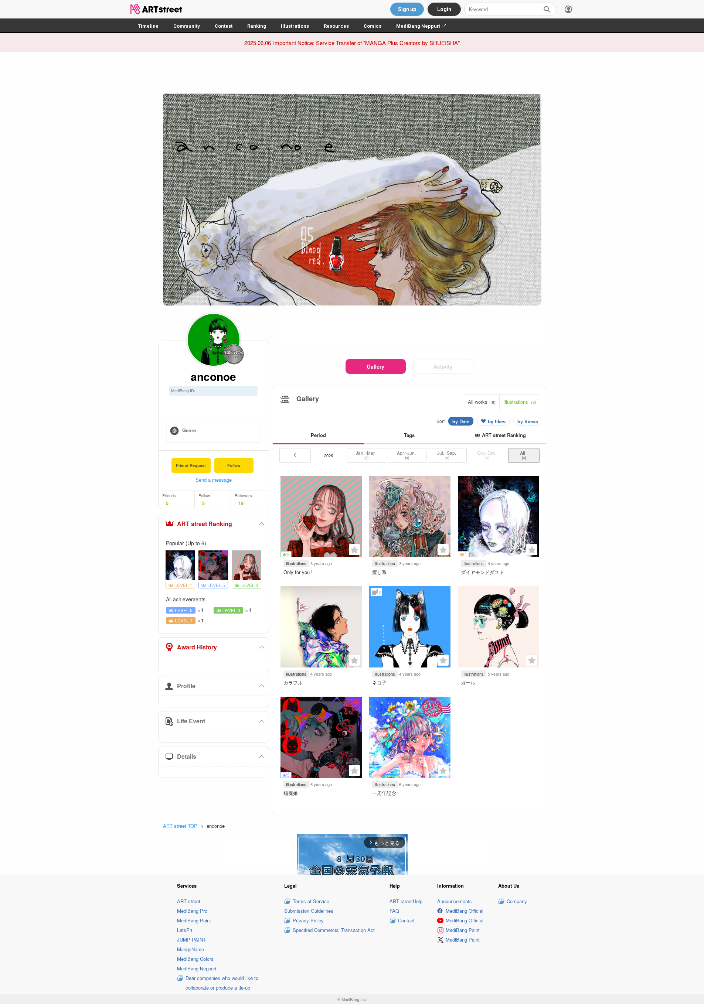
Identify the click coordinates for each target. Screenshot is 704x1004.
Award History (197, 647)
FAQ (394, 910)
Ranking (256, 26)
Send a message (213, 479)
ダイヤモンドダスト (482, 572)
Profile (186, 686)
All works (482, 401)
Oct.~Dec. (487, 455)
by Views (527, 421)
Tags (409, 434)
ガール (468, 682)
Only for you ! (298, 572)
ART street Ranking (204, 523)
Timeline (148, 26)
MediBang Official (464, 910)
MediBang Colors (195, 958)
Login (444, 9)
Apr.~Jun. (407, 455)
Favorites (354, 549)
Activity (443, 366)
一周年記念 (384, 792)
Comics (372, 26)
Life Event (191, 721)
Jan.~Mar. (366, 455)
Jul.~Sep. (447, 455)
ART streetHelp (406, 901)
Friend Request (191, 465)
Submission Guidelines (308, 910)
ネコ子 (379, 682)
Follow (234, 465)
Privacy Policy (308, 920)
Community (186, 26)
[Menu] (568, 9)
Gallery (375, 366)
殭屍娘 (290, 792)
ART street (188, 901)
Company (517, 901)
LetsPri (184, 929)
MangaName (190, 949)
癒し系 (379, 572)
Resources (336, 26)
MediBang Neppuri (424, 26)
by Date (460, 421)
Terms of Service (311, 901)
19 (241, 503)
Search (547, 9)
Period (318, 434)
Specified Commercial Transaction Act (334, 929)
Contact (406, 920)
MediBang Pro (192, 910)
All (523, 455)
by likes (497, 421)
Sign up (407, 9)
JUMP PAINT (191, 939)
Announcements (454, 901)
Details (186, 756)
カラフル (293, 682)
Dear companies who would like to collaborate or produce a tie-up (222, 982)
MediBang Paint (194, 920)
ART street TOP (180, 825)
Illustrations (295, 26)
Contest (223, 26)
